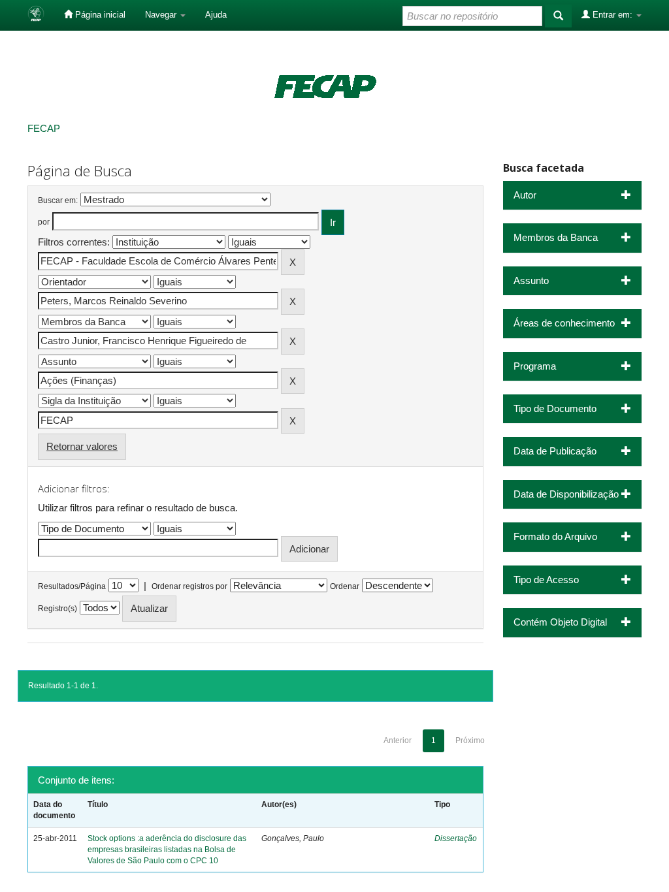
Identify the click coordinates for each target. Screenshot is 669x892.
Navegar (162, 15)
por (44, 222)
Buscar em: (58, 200)
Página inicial (99, 15)
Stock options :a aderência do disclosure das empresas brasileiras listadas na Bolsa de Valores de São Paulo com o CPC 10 (167, 849)
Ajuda (216, 15)
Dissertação (455, 838)
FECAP (43, 128)
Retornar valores (82, 446)
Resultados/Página (72, 586)
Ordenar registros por (189, 586)
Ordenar (344, 586)
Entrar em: (612, 15)
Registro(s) (57, 608)
